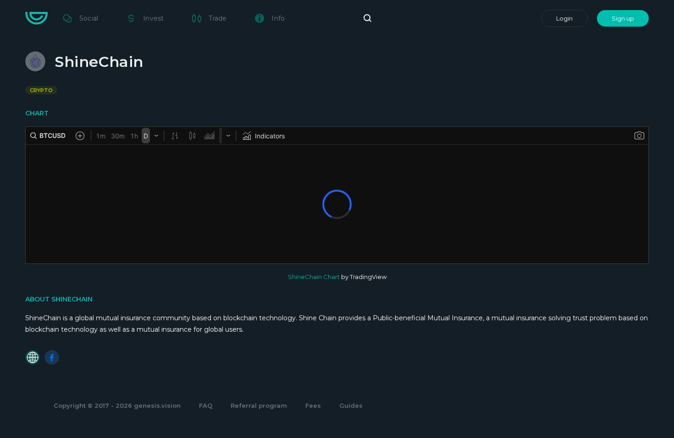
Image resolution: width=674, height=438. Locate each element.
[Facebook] (51, 357)
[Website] (32, 357)
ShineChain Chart (314, 276)
